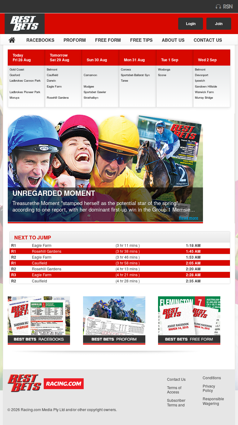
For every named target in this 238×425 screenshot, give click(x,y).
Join (219, 23)
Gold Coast (17, 69)
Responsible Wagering (213, 401)
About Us (173, 40)
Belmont (52, 69)
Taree (124, 80)
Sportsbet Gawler (95, 92)
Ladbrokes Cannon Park (25, 80)
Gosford (15, 75)
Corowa (126, 69)
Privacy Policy (209, 388)
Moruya (14, 97)
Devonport (201, 75)
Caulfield (52, 75)
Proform (75, 40)
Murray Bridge (204, 97)
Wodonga (164, 69)
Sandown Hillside (206, 86)
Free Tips (141, 40)
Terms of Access (174, 390)
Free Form (108, 40)
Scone (162, 75)
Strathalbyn (91, 97)
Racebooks (40, 40)
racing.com (30, 6)
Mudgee (89, 86)
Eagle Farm (54, 86)
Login (191, 23)
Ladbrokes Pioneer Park (25, 92)
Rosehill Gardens (58, 97)
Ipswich (200, 80)
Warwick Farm (204, 92)
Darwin (51, 80)
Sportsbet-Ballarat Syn (135, 75)
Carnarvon (90, 75)
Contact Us (208, 40)
